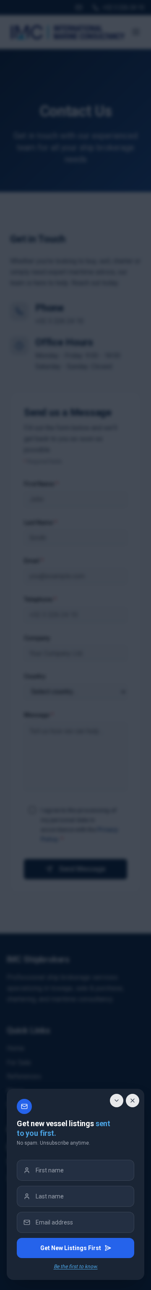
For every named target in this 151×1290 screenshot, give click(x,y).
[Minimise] (116, 1100)
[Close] (132, 1100)
